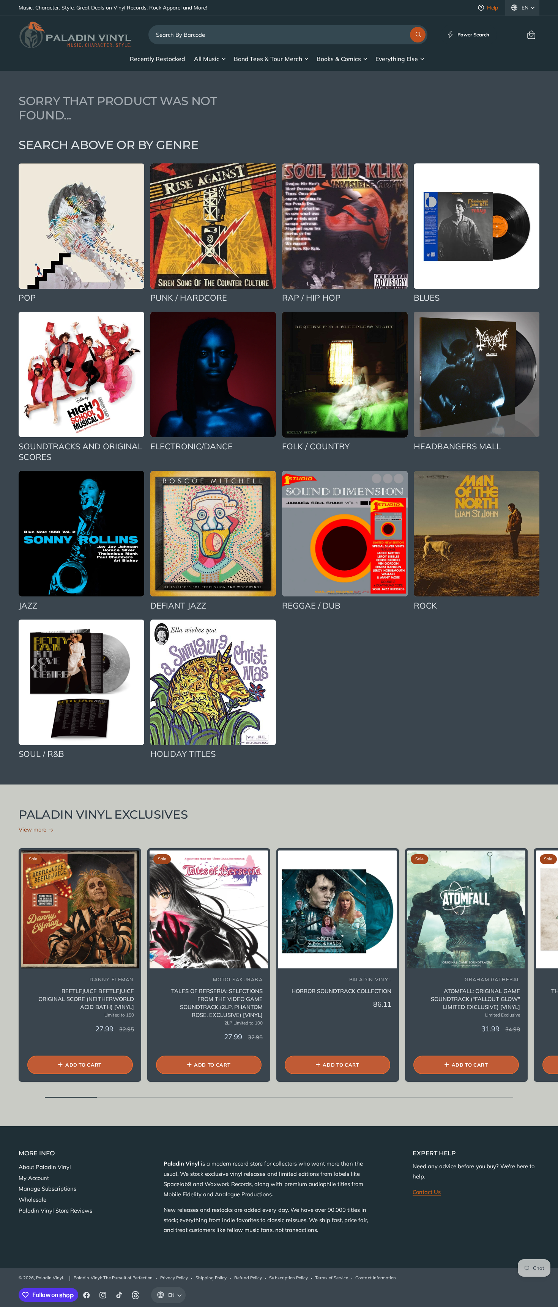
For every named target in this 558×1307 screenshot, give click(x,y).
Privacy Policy (174, 1277)
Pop (27, 297)
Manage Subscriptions (47, 1188)
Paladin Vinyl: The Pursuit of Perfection (113, 1277)
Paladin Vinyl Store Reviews (55, 1210)
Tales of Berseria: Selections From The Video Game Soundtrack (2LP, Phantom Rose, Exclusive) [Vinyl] (216, 1002)
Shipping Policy (211, 1277)
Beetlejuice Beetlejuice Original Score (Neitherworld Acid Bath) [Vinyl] (86, 998)
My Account (34, 1177)
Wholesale (32, 1199)
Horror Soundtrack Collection (341, 991)
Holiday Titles (183, 753)
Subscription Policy (288, 1277)
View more (32, 829)
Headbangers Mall (457, 446)
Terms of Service (331, 1277)
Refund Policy (248, 1277)
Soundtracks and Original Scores (81, 451)
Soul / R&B (41, 753)
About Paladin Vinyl (45, 1166)
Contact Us (427, 1192)
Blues (427, 297)
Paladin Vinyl (49, 1277)
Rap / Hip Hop (311, 297)
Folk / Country (316, 446)
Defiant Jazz (178, 605)
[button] (531, 34)
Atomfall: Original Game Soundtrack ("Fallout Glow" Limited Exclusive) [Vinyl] (475, 998)
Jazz (28, 605)
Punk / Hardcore (188, 297)
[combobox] (287, 34)
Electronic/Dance (191, 446)
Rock (425, 605)
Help (492, 7)
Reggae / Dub (311, 605)
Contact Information (375, 1277)
